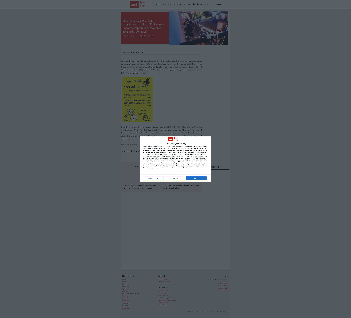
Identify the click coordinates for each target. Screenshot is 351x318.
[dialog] (175, 159)
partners (152, 146)
